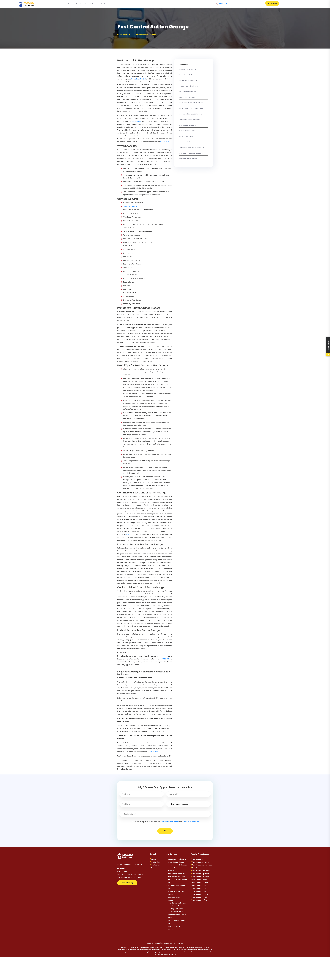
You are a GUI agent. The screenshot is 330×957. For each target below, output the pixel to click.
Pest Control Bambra (200, 894)
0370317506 (136, 121)
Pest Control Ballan (199, 885)
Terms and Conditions (191, 822)
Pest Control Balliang (200, 888)
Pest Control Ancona (199, 859)
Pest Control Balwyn (199, 891)
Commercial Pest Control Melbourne (191, 148)
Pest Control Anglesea (200, 862)
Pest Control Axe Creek (200, 877)
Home (70, 4)
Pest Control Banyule (200, 897)
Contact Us (102, 4)
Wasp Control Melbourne (187, 69)
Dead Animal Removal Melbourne (190, 114)
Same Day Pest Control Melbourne (191, 108)
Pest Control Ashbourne (201, 871)
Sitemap (154, 868)
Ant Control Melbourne (187, 142)
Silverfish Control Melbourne (188, 159)
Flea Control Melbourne (187, 97)
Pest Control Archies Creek (202, 865)
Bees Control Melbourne (187, 131)
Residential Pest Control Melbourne (191, 153)
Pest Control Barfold (199, 900)
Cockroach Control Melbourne (189, 120)
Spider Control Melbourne (188, 75)
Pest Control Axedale (200, 880)
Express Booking (272, 3)
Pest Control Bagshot (200, 882)
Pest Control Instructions (81, 4)
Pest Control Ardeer (199, 868)
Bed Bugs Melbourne (186, 136)
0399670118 (223, 4)
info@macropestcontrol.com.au (131, 874)
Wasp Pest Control (130, 206)
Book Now (165, 831)
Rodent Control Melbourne (188, 80)
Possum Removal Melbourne (189, 86)
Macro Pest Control (138, 79)
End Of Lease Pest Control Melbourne (191, 103)
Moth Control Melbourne (187, 92)
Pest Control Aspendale (201, 874)
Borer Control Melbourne (187, 125)
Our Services (94, 4)
